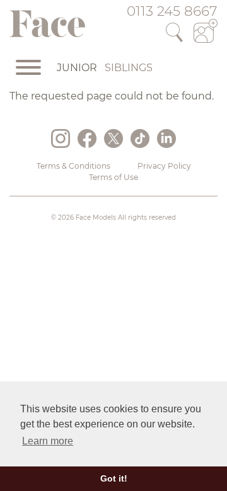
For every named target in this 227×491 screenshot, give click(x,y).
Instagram (60, 138)
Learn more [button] (47, 441)
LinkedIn (166, 138)
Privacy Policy (164, 166)
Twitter (113, 138)
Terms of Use (113, 177)
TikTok (140, 138)
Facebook (87, 138)
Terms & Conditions (73, 166)
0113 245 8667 (172, 11)
